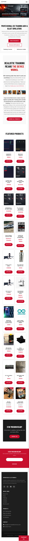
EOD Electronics (7, 515)
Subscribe (14, 464)
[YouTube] (11, 486)
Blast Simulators (7, 513)
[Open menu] (26, 1)
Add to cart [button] (9, 188)
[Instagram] (7, 486)
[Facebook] (4, 486)
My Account (6, 504)
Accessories (6, 517)
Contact (5, 502)
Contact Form (7, 526)
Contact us (24, 538)
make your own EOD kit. (17, 86)
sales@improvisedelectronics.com (12, 524)
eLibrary (5, 500)
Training (5, 498)
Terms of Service (18, 535)
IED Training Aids (7, 511)
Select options (8, 244)
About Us (5, 494)
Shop (4, 496)
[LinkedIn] (14, 486)
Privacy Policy (10, 535)
